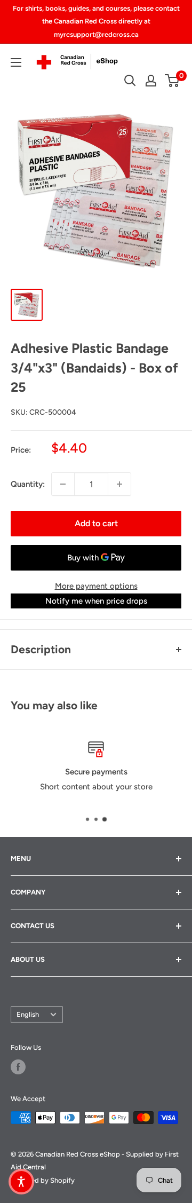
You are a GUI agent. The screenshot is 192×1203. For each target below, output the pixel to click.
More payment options (96, 586)
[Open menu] (16, 62)
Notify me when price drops (96, 601)
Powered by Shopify (43, 1180)
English (28, 1014)
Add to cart (96, 523)
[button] (21, 1181)
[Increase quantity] (119, 484)
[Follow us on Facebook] (18, 1066)
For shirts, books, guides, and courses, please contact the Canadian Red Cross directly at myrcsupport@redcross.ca (96, 21)
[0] (172, 80)
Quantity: (28, 484)
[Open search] (130, 80)
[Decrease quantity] (63, 484)
